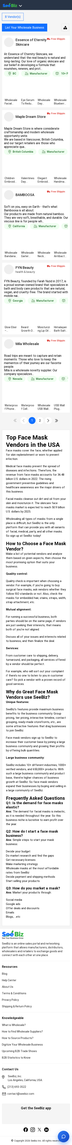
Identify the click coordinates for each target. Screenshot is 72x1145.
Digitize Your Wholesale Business (22, 1044)
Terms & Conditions (14, 993)
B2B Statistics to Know (16, 1057)
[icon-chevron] (23, 420)
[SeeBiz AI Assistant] (63, 1136)
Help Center (9, 980)
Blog (4, 973)
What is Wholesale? (14, 1025)
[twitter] (39, 1130)
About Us (7, 986)
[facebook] (26, 1130)
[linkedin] (46, 1130)
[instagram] (33, 1130)
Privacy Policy (10, 999)
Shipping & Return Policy (17, 1006)
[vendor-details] (9, 42)
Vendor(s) (13, 17)
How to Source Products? (17, 1038)
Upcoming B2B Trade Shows (19, 1051)
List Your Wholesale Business (24, 27)
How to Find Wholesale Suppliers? (22, 1031)
